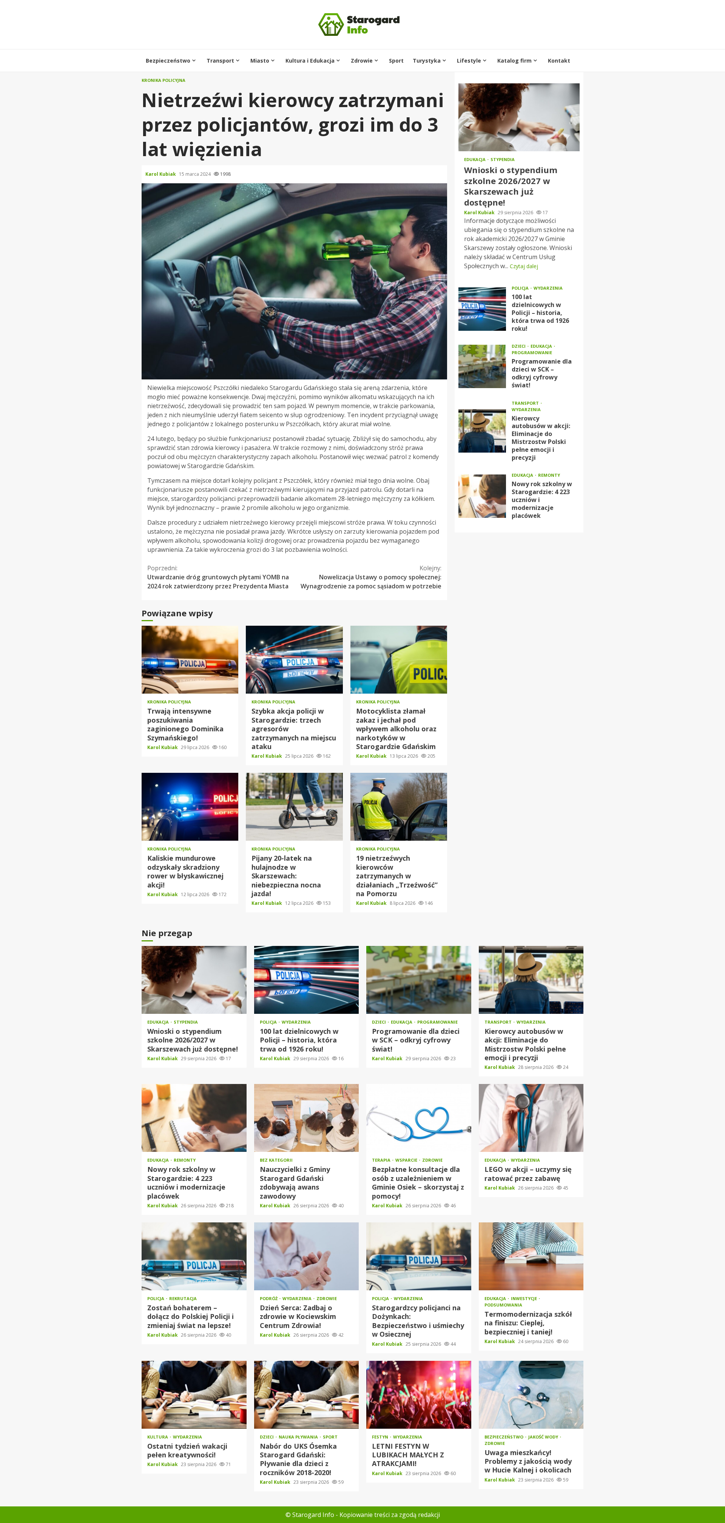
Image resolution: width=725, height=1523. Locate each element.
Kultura (158, 1437)
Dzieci (519, 346)
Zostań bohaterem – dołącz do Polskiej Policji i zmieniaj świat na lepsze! (194, 1256)
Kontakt (559, 60)
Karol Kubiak (161, 174)
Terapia (382, 1160)
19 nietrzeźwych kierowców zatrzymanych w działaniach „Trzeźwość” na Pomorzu (398, 807)
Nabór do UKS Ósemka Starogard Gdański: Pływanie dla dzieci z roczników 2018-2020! (306, 1395)
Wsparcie (406, 1160)
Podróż (269, 1298)
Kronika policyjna (163, 80)
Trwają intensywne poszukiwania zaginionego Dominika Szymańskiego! (190, 660)
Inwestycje (524, 1298)
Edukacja (475, 159)
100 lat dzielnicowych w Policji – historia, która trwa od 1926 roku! (482, 309)
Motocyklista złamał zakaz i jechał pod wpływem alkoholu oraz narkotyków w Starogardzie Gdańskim (398, 660)
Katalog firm (514, 60)
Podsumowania (503, 1305)
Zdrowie (362, 60)
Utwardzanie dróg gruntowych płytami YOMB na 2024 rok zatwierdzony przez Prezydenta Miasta (218, 577)
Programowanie (532, 352)
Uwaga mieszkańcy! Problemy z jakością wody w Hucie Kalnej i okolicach (531, 1395)
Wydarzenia (548, 288)
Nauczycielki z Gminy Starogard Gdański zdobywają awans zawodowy (306, 1118)
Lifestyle (469, 60)
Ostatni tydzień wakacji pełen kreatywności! (194, 1395)
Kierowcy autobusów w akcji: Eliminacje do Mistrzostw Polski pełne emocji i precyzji (482, 431)
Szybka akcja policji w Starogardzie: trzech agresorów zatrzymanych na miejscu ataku (294, 660)
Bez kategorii (276, 1160)
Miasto (259, 60)
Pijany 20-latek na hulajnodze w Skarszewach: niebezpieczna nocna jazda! (294, 807)
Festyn (380, 1437)
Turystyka (427, 60)
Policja (521, 288)
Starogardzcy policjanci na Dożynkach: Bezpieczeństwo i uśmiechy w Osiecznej (418, 1256)
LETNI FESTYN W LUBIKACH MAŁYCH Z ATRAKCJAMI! (418, 1395)
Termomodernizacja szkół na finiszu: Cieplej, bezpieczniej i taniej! (531, 1256)
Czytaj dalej (524, 266)
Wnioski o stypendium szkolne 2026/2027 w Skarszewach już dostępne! (519, 117)
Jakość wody (543, 1437)
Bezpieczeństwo (168, 60)
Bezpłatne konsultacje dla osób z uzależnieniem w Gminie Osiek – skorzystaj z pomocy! (418, 1118)
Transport (220, 60)
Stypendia (503, 159)
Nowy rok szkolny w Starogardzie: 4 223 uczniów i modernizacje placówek (482, 496)
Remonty (549, 475)
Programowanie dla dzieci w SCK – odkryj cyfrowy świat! (482, 366)
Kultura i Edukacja (310, 60)
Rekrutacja (183, 1298)
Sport (396, 60)
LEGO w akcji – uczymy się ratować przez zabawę (531, 1118)
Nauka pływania (299, 1437)
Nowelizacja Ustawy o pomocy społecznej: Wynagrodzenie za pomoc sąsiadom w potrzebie (371, 577)
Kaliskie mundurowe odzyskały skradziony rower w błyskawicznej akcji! (190, 807)
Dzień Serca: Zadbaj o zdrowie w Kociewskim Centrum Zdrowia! (306, 1256)
